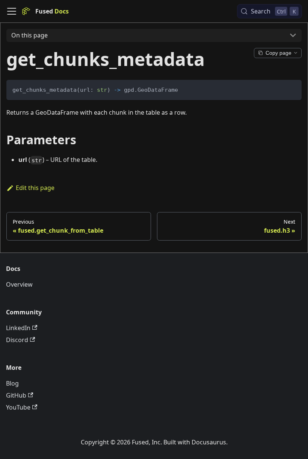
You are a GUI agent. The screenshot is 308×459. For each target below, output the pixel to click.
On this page (29, 35)
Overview (19, 284)
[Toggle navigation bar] (11, 11)
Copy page (278, 53)
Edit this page (35, 188)
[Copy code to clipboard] (292, 89)
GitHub (16, 395)
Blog (12, 383)
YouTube (18, 407)
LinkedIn (18, 328)
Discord (17, 340)
